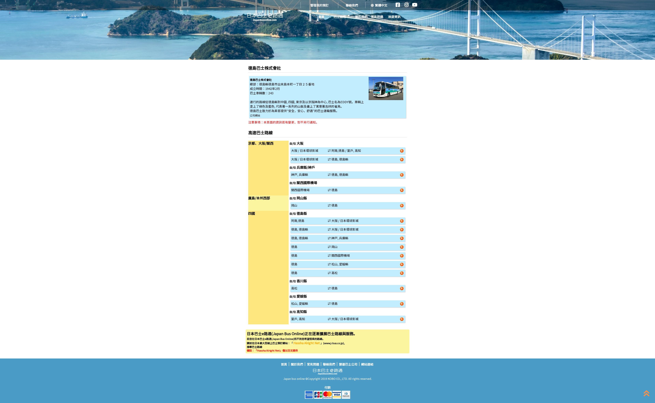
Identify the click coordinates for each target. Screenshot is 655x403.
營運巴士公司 (348, 364)
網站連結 (367, 364)
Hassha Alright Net (307, 343)
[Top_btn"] (646, 394)
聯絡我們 (352, 5)
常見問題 (377, 16)
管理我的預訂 (319, 5)
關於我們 (361, 16)
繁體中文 (380, 5)
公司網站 (255, 115)
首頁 (321, 16)
